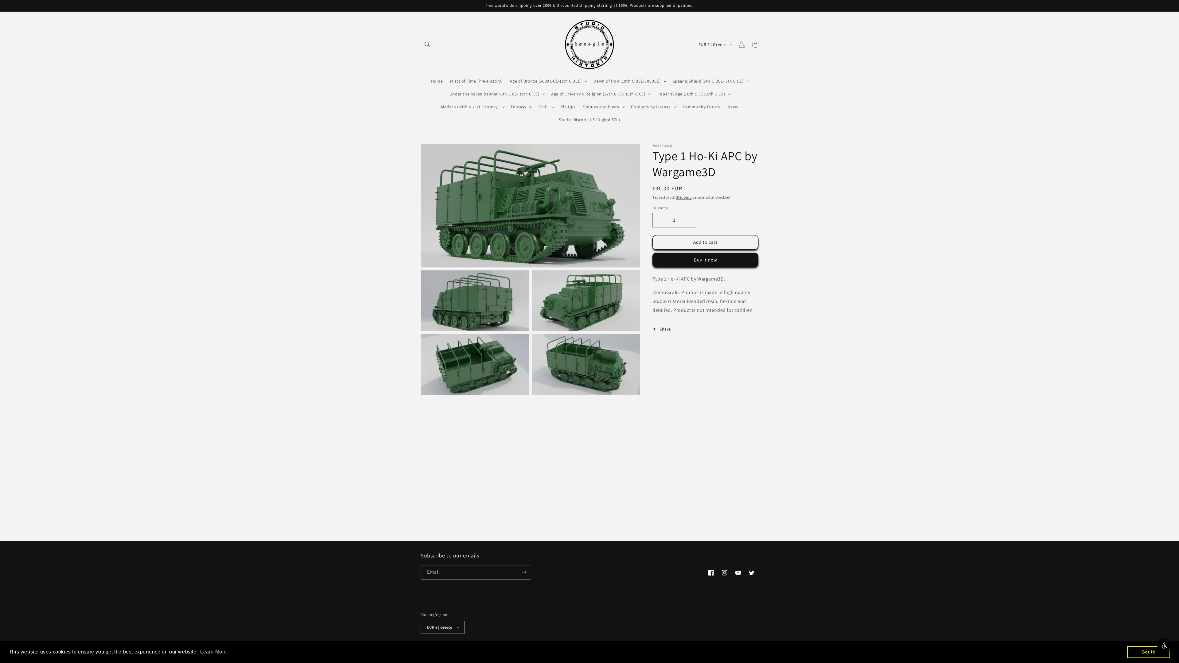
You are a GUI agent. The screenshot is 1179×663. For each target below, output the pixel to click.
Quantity (660, 208)
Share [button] (665, 329)
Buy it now (705, 260)
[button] (427, 44)
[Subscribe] (524, 572)
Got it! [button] (1149, 651)
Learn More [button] (213, 651)
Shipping (684, 197)
